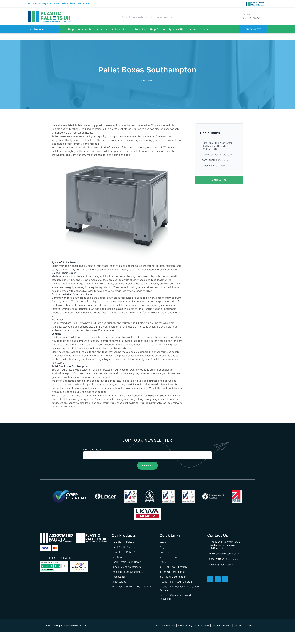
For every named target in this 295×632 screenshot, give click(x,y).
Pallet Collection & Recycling (129, 29)
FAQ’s (162, 561)
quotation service (75, 380)
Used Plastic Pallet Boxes (126, 561)
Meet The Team (168, 557)
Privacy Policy (185, 625)
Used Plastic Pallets (123, 547)
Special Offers (177, 29)
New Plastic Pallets (123, 542)
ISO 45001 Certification (173, 566)
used (82, 147)
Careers (164, 552)
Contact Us (207, 29)
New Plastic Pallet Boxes (126, 552)
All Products (37, 29)
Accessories (119, 576)
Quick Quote (253, 29)
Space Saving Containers (126, 566)
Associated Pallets (71, 125)
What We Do (85, 29)
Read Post (147, 80)
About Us (102, 29)
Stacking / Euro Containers (127, 571)
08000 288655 (157, 395)
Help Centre (157, 29)
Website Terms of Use (164, 625)
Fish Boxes (118, 557)
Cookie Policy (202, 625)
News (192, 29)
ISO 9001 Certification (172, 571)
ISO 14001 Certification (172, 576)
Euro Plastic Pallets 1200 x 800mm (132, 586)
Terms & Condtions (221, 625)
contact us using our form (119, 399)
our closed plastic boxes (129, 283)
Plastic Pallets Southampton (175, 581)
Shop (71, 29)
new (71, 147)
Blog (162, 547)
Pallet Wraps (119, 581)
